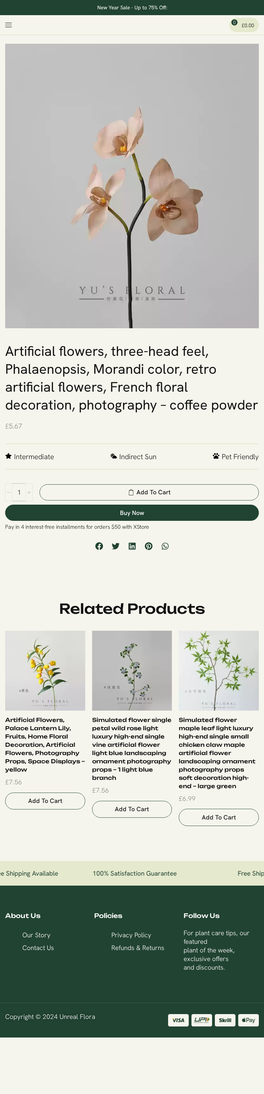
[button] (8, 25)
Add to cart (45, 801)
